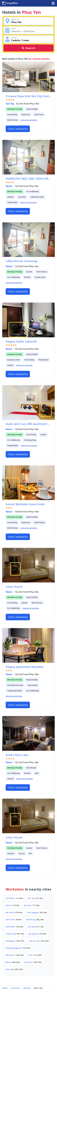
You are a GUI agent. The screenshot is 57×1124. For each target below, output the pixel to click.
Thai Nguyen (33, 912)
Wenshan (10, 955)
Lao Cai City (34, 941)
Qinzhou (28, 962)
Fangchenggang (13, 948)
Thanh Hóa (11, 933)
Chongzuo (10, 941)
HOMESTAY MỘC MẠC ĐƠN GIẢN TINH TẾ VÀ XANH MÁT (28, 178)
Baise (8, 962)
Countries (15, 988)
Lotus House (14, 586)
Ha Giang (32, 933)
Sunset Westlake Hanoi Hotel (25, 504)
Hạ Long (31, 926)
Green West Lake (17, 755)
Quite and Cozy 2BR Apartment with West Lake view (28, 424)
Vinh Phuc (10, 898)
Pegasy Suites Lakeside (21, 341)
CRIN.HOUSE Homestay (21, 261)
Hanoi (9, 186)
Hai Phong (31, 919)
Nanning (10, 969)
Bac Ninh (10, 912)
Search (30, 48)
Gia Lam (27, 905)
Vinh (30, 955)
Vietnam (27, 988)
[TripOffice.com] (10, 3)
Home (5, 988)
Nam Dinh (10, 919)
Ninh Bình (10, 926)
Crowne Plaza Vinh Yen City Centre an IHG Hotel (28, 96)
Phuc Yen (38, 988)
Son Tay (10, 103)
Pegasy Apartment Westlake (25, 667)
